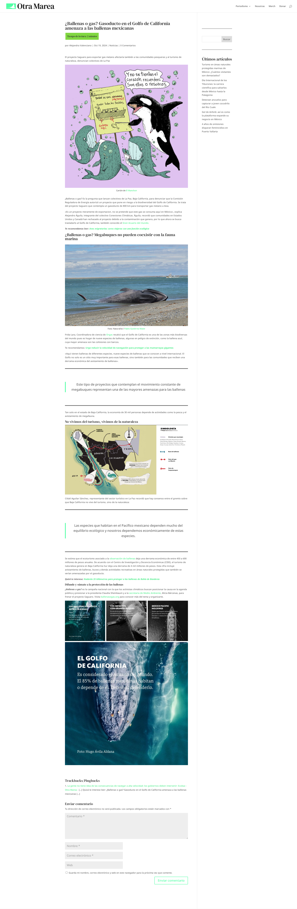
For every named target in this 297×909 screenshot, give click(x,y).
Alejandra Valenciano (80, 45)
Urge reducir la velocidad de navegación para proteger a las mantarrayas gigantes (129, 347)
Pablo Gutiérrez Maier (134, 328)
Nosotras (260, 6)
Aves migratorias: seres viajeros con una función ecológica (119, 228)
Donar (282, 6)
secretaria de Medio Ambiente (145, 593)
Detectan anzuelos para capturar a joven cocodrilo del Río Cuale (216, 103)
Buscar (226, 39)
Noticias (113, 45)
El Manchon (131, 190)
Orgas (109, 334)
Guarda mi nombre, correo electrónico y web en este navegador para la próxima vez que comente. (120, 872)
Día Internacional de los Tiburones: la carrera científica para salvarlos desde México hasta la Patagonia (214, 87)
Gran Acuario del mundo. (136, 222)
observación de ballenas (122, 558)
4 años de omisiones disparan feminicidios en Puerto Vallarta (215, 128)
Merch (272, 6)
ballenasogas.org (110, 596)
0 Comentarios (128, 45)
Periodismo (242, 6)
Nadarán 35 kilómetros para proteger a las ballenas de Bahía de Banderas (122, 579)
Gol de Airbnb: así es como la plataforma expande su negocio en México (216, 115)
